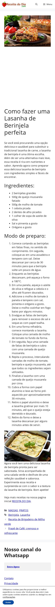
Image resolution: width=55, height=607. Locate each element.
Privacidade (11, 583)
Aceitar (8, 602)
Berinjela (13, 515)
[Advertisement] (27, 79)
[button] (36, 4)
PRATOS (23, 510)
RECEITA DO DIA (21, 501)
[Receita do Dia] (13, 4)
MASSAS (13, 510)
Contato (9, 578)
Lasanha (25, 515)
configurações (9, 597)
